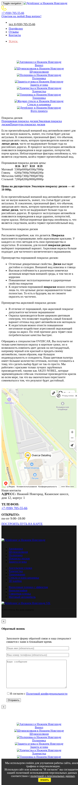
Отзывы (14, 31)
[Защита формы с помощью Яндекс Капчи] (58, 395)
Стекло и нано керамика (24, 577)
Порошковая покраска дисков (19, 121)
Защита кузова (18, 561)
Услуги (13, 41)
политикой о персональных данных (52, 776)
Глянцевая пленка (20, 593)
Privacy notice (67, 396)
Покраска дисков (19, 558)
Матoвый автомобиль (22, 596)
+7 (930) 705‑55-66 (14, 508)
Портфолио (16, 28)
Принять (44, 780)
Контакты (15, 35)
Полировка (15, 555)
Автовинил (16, 548)
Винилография (18, 590)
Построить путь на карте (22, 523)
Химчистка (16, 571)
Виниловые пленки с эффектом (28, 587)
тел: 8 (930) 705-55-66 (22, 24)
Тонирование (17, 574)
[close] (76, 395)
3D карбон (15, 580)
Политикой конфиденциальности (46, 693)
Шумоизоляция (18, 551)
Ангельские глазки (20, 567)
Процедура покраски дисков (27, 124)
